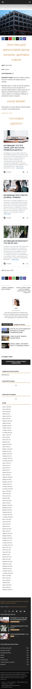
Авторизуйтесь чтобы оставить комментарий (16, 362)
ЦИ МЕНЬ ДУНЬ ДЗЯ (12, 5)
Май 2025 (5, 442)
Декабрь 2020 (6, 566)
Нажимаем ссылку (7, 113)
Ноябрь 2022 (5, 512)
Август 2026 (5, 407)
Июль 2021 (5, 549)
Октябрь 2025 (6, 430)
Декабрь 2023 (6, 482)
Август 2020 (5, 575)
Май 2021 (5, 554)
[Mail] (12, 611)
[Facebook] (3, 38)
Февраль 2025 (6, 449)
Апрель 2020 (5, 585)
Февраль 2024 (6, 477)
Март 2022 (5, 531)
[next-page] (5, 351)
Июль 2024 (5, 465)
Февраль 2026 (6, 421)
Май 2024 (5, 470)
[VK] (21, 38)
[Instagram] (9, 611)
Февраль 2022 (6, 533)
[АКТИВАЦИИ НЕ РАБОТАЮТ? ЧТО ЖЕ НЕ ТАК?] (4, 628)
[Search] (30, 2)
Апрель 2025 (5, 444)
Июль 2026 (5, 409)
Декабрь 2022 (6, 510)
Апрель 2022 (5, 528)
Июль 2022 (5, 521)
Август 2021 (5, 547)
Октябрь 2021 (6, 542)
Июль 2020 (5, 578)
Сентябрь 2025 (6, 432)
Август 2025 (5, 435)
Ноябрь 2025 (5, 428)
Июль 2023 (5, 493)
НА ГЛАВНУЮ (4, 5)
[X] (6, 38)
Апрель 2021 (5, 557)
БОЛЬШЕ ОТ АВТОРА (19, 324)
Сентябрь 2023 (6, 489)
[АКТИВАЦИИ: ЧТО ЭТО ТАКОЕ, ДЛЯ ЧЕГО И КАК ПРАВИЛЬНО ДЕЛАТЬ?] (4, 620)
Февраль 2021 (6, 561)
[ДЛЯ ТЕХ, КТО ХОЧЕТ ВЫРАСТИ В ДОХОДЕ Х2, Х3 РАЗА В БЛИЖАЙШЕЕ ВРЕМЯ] (5, 330)
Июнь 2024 (5, 467)
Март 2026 (5, 418)
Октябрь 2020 (6, 571)
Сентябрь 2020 (6, 573)
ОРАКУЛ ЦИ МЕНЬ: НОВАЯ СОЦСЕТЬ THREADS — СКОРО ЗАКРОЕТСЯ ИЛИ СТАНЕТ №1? (23, 290)
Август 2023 (5, 491)
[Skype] (16, 611)
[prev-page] (2, 351)
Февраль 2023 (6, 505)
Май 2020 (5, 582)
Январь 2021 (5, 564)
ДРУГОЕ (3, 347)
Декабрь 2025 (6, 425)
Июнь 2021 (5, 552)
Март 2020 (5, 587)
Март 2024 (5, 475)
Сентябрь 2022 (6, 517)
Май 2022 (5, 526)
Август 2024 (5, 463)
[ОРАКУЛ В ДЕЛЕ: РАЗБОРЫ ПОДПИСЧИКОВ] (5, 338)
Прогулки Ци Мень (23, 5)
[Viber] (24, 38)
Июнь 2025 (5, 439)
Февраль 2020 (6, 589)
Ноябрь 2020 (5, 568)
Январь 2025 (5, 451)
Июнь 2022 (5, 524)
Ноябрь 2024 (5, 456)
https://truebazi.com (16, 310)
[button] (2, 2)
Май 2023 (5, 498)
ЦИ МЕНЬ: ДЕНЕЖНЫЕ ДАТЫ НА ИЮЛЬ (8, 288)
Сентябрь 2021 (6, 545)
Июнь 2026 (5, 411)
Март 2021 (5, 559)
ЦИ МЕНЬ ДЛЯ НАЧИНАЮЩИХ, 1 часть (19, 634)
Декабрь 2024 (6, 453)
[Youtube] (24, 611)
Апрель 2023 (5, 500)
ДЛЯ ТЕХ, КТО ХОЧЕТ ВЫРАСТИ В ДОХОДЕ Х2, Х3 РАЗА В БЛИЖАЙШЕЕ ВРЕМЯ (20, 330)
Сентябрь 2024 (6, 460)
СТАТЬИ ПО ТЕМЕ (7, 324)
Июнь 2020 (5, 580)
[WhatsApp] (13, 38)
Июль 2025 (5, 437)
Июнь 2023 (5, 496)
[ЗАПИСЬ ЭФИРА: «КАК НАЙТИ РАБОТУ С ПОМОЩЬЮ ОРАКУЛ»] (5, 345)
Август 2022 (5, 519)
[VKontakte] (20, 611)
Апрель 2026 (5, 416)
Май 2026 (5, 414)
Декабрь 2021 (6, 538)
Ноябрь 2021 (5, 540)
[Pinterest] (10, 38)
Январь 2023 (5, 507)
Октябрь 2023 (6, 486)
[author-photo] (16, 306)
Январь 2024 (5, 479)
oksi (16, 308)
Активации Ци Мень (5, 332)
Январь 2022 (5, 535)
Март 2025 (5, 446)
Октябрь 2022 (6, 514)
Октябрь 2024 (6, 458)
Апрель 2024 (5, 472)
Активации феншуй (15, 629)
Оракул (3, 340)
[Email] (17, 38)
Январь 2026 (5, 423)
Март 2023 (5, 503)
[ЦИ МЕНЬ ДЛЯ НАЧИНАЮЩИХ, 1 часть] (4, 636)
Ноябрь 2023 (5, 484)
